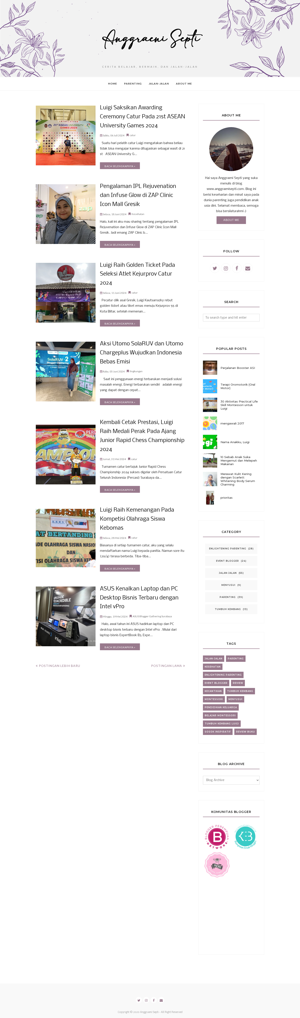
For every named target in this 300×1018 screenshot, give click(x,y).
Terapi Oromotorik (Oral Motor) (237, 386)
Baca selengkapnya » (120, 166)
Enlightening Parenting (227, 548)
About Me (231, 220)
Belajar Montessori (220, 715)
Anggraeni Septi (149, 1012)
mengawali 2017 (232, 423)
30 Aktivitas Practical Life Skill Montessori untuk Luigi (239, 405)
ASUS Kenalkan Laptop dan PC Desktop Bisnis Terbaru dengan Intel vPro (139, 598)
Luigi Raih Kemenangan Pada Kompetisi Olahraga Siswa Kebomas (137, 519)
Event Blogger (227, 561)
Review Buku (245, 731)
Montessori (214, 699)
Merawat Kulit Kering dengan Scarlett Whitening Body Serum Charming (237, 479)
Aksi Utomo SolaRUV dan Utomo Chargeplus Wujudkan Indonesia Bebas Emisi (141, 353)
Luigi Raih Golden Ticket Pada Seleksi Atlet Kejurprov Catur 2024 (137, 274)
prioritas (226, 497)
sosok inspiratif (218, 731)
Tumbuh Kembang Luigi (222, 723)
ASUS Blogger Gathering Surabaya (152, 616)
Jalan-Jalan (228, 573)
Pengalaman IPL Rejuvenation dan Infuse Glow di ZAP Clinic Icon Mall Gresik (138, 196)
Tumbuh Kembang (228, 609)
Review (238, 683)
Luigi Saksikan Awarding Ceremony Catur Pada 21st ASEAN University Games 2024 (142, 117)
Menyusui (228, 585)
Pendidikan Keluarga (221, 707)
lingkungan (136, 371)
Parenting (228, 597)
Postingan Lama (166, 666)
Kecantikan (213, 691)
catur (133, 135)
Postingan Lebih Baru (59, 666)
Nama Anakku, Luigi (234, 442)
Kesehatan (138, 214)
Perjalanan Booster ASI (237, 368)
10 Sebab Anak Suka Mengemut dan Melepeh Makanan (238, 460)
